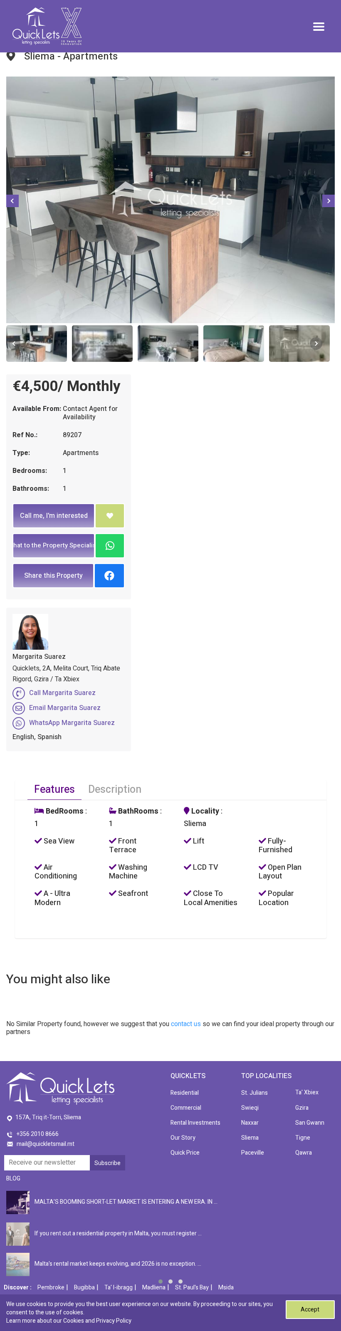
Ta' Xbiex (307, 1092)
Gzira (302, 1107)
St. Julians (254, 1093)
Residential (184, 1093)
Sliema (250, 1137)
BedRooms (64, 811)
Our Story (182, 1137)
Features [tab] (54, 789)
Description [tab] (114, 789)
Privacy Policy (113, 1320)
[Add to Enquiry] (110, 515)
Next (328, 201)
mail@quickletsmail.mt (45, 1144)
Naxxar (250, 1122)
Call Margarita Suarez (62, 693)
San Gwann (309, 1122)
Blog (13, 1178)
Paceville (252, 1152)
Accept (310, 1309)
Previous (12, 201)
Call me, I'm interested (54, 516)
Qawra (303, 1152)
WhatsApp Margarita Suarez (72, 723)
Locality (204, 811)
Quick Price (185, 1152)
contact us (186, 1024)
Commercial (185, 1107)
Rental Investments (195, 1122)
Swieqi (250, 1107)
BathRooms (137, 811)
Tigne (302, 1137)
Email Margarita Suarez (65, 708)
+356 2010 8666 (38, 1134)
